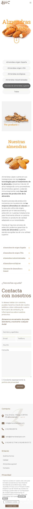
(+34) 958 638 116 (11, 429)
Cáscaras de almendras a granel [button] (16, 86)
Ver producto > (11, 124)
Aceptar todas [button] (11, 506)
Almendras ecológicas (12, 263)
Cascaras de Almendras (16, 121)
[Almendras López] (5, 2)
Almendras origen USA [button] (17, 68)
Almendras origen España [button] (16, 62)
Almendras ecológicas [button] (16, 74)
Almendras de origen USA (13, 253)
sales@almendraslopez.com (15, 437)
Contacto (6, 468)
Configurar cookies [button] (11, 502)
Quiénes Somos (8, 456)
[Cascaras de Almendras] (16, 131)
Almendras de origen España (14, 248)
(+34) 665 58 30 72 (24, 442)
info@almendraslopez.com (15, 423)
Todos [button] (16, 92)
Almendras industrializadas (14, 258)
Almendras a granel (10, 464)
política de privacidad (10, 382)
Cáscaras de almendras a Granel (12, 270)
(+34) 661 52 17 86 (11, 442)
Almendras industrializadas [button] (16, 80)
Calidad (5, 460)
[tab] (16, 248)
